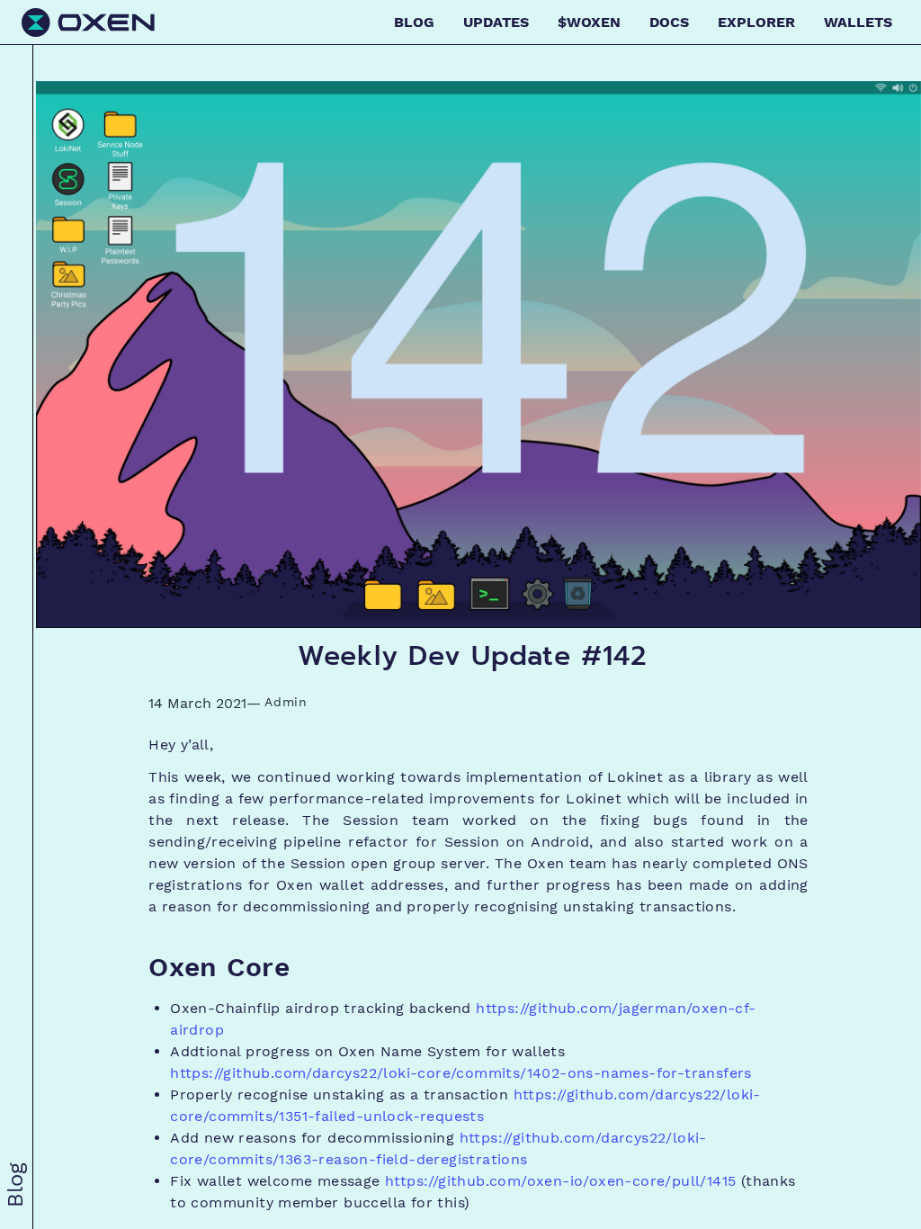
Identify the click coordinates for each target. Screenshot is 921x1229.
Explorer (756, 22)
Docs (669, 22)
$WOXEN (589, 22)
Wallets (858, 22)
